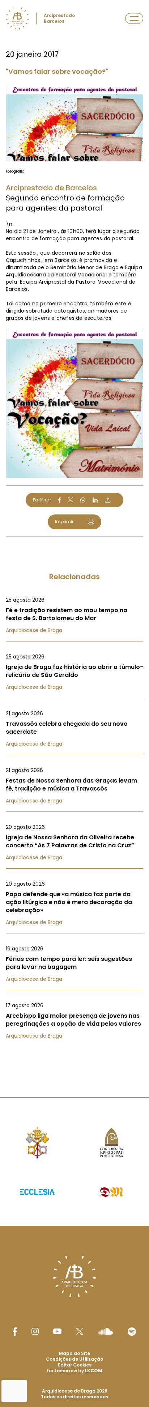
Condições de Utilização (74, 1359)
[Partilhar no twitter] (70, 499)
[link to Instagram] (35, 1331)
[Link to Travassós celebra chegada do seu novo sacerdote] (74, 728)
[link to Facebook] (15, 1331)
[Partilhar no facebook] (59, 500)
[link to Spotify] (131, 1331)
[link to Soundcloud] (105, 1331)
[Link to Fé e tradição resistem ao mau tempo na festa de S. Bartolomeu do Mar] (74, 615)
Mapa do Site (74, 1353)
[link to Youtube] (57, 1331)
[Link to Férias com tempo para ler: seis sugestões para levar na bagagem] (74, 964)
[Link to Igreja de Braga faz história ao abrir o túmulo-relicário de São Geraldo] (74, 672)
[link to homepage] (17, 18)
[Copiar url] (108, 500)
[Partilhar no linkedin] (95, 500)
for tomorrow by (74, 1371)
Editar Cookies (74, 1365)
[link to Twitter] (79, 1331)
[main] (74, 534)
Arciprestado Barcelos (59, 18)
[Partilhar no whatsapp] (82, 500)
